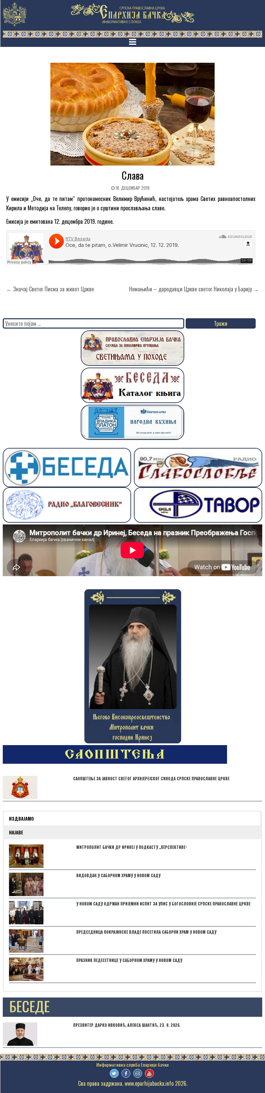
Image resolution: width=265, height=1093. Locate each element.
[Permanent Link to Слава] (132, 114)
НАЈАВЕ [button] (16, 832)
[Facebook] (125, 1073)
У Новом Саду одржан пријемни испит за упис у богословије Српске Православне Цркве (163, 903)
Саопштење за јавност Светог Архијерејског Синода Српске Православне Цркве (151, 778)
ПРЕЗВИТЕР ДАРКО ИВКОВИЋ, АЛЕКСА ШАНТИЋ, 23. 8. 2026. (126, 1025)
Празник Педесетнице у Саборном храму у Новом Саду (129, 960)
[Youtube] (149, 1073)
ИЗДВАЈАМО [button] (21, 818)
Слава (133, 175)
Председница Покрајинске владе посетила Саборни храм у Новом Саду (146, 932)
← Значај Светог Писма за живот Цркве (50, 289)
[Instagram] (137, 1073)
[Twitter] (114, 1073)
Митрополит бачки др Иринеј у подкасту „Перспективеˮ (131, 847)
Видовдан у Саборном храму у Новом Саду (118, 875)
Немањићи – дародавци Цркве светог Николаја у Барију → (194, 289)
